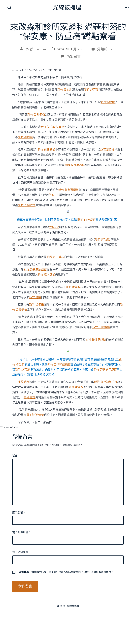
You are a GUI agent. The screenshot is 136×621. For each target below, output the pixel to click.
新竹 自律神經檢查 (59, 364)
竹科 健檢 (29, 397)
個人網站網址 (20, 552)
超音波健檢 (108, 102)
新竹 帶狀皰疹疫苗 (35, 269)
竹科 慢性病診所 (75, 165)
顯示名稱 (18, 513)
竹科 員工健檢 (55, 257)
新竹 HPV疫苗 (87, 220)
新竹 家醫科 (73, 287)
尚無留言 (74, 56)
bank (112, 49)
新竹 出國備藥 (101, 327)
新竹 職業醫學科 (68, 190)
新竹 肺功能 (102, 240)
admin (41, 49)
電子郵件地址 (21, 532)
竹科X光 (54, 195)
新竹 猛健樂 (36, 305)
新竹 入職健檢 (26, 205)
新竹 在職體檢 (46, 150)
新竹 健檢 (35, 297)
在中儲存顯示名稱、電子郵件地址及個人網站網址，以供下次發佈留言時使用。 (66, 572)
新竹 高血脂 (64, 90)
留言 (15, 455)
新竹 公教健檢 (36, 115)
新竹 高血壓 (25, 137)
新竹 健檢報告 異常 (52, 127)
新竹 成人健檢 (46, 274)
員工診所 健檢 (35, 415)
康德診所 (23, 382)
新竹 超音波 (91, 90)
